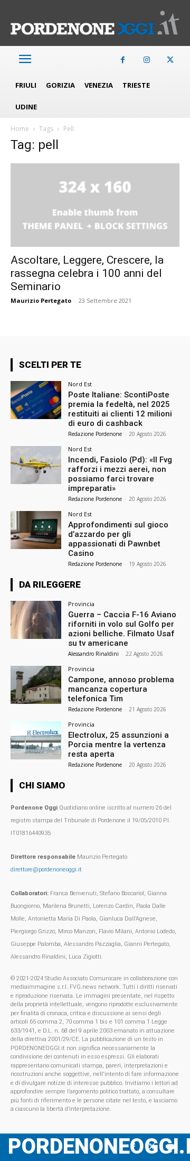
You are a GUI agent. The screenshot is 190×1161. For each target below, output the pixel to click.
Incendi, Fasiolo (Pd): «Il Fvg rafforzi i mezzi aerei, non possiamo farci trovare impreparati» (120, 474)
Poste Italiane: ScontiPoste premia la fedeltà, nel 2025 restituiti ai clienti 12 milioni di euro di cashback (120, 409)
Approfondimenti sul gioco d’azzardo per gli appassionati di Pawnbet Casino (118, 539)
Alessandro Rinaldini (93, 653)
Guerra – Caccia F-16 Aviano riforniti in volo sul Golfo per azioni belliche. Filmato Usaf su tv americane (122, 629)
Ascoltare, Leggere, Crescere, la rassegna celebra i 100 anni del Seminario (87, 273)
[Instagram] (146, 60)
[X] (170, 60)
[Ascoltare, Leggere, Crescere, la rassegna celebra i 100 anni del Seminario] (95, 205)
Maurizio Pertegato (41, 300)
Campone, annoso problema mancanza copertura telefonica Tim (121, 689)
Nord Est (80, 384)
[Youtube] (170, 1147)
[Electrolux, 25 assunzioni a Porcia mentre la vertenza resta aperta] (36, 740)
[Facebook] (122, 60)
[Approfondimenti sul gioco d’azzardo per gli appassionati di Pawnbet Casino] (36, 530)
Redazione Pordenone (95, 434)
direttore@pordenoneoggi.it (46, 869)
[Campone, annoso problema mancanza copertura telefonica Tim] (36, 685)
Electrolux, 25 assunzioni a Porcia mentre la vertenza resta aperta (118, 744)
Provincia (81, 604)
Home (20, 128)
